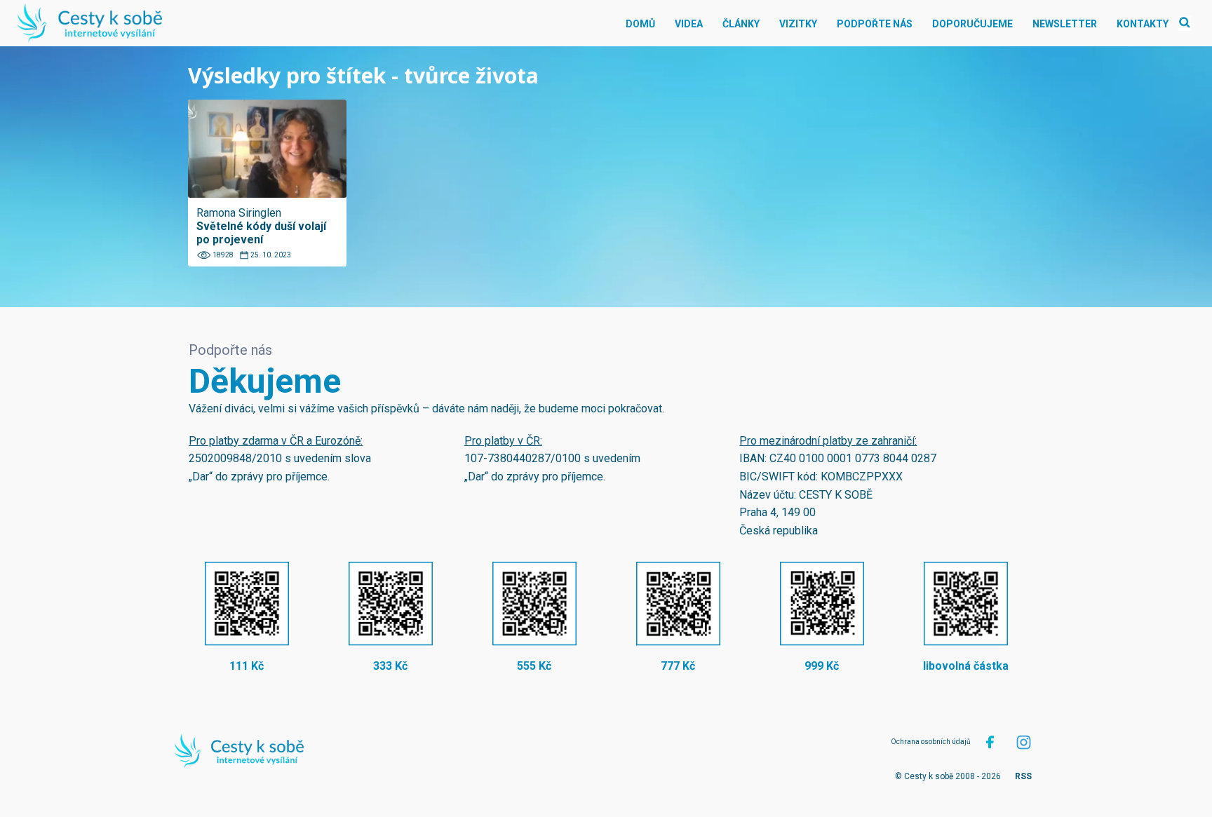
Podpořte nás (875, 23)
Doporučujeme (972, 23)
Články (741, 23)
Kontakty (1143, 23)
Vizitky (798, 23)
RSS (1023, 776)
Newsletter (1064, 23)
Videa (689, 23)
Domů (640, 23)
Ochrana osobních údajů (931, 741)
